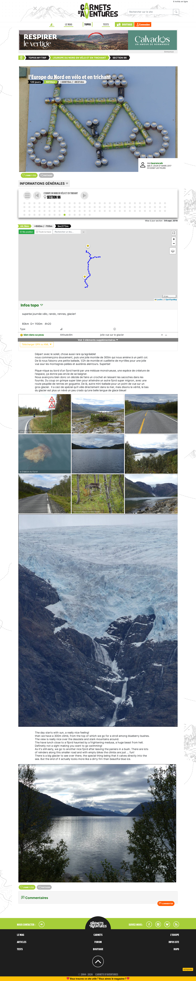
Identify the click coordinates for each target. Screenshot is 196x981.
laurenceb (157, 163)
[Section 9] (65, 203)
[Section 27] (155, 203)
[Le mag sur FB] (147, 926)
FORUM (98, 942)
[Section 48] (115, 207)
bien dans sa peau (34, 334)
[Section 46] (105, 207)
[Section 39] (70, 207)
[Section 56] (155, 207)
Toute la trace (44, 231)
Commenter (167, 904)
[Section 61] (34, 211)
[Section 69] (75, 211)
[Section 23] (135, 203)
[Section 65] (55, 211)
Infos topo (30, 305)
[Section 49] (120, 207)
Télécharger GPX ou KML (36, 344)
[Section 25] (145, 203)
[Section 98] (75, 215)
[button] (88, 246)
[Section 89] (29, 215)
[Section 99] (80, 215)
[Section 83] (145, 211)
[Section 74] (100, 211)
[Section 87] (165, 211)
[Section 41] (80, 207)
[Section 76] (110, 211)
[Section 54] (145, 207)
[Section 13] (85, 203)
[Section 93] (49, 215)
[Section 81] (135, 211)
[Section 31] (29, 207)
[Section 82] (140, 211)
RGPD (176, 949)
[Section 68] (70, 211)
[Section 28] (160, 203)
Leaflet (159, 299)
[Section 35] (49, 207)
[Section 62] (39, 211)
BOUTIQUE (127, 24)
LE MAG (68, 24)
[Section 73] (95, 211)
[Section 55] (150, 207)
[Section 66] (60, 211)
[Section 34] (44, 207)
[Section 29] (165, 203)
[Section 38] (65, 207)
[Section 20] (120, 203)
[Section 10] (70, 203)
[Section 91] (39, 215)
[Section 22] (130, 203)
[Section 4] (39, 203)
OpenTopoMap (171, 299)
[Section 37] (60, 207)
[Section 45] (100, 207)
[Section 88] (24, 215)
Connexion (144, 24)
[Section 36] (55, 207)
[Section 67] (65, 211)
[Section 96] (65, 215)
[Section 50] (125, 207)
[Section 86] (160, 211)
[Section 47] (110, 207)
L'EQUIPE (174, 935)
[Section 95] (60, 215)
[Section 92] (44, 215)
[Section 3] (34, 203)
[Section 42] (85, 207)
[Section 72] (90, 211)
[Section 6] (49, 203)
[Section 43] (90, 207)
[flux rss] (174, 926)
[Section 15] (95, 203)
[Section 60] (29, 211)
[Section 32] (34, 207)
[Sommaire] (27, 195)
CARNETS (98, 935)
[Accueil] (51, 24)
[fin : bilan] (90, 215)
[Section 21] (125, 203)
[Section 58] (165, 207)
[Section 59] (24, 211)
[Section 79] (125, 211)
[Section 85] (155, 211)
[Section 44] (95, 207)
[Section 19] (115, 203)
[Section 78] (120, 211)
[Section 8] (60, 203)
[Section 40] (75, 207)
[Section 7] (55, 203)
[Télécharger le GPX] (166, 335)
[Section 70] (80, 211)
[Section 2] (29, 203)
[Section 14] (90, 203)
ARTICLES (21, 942)
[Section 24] (140, 203)
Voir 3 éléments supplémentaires (97, 339)
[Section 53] (140, 207)
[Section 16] (100, 203)
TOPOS (87, 24)
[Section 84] (150, 211)
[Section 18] (110, 203)
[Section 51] (130, 207)
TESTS (106, 24)
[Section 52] (135, 207)
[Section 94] (55, 215)
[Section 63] (44, 211)
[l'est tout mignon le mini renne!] (98, 494)
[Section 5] (44, 203)
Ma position (27, 231)
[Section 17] (105, 203)
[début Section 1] (24, 203)
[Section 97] (84, 195)
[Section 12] (80, 203)
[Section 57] (160, 207)
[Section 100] (85, 215)
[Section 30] (24, 207)
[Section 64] (49, 211)
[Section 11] (75, 203)
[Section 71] (85, 211)
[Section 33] (39, 207)
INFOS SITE (174, 942)
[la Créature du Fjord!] (44, 453)
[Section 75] (105, 211)
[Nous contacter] (40, 926)
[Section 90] (34, 215)
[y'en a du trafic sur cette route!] (44, 413)
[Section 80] (130, 211)
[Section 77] (115, 211)
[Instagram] (156, 926)
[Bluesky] (165, 926)
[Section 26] (150, 203)
